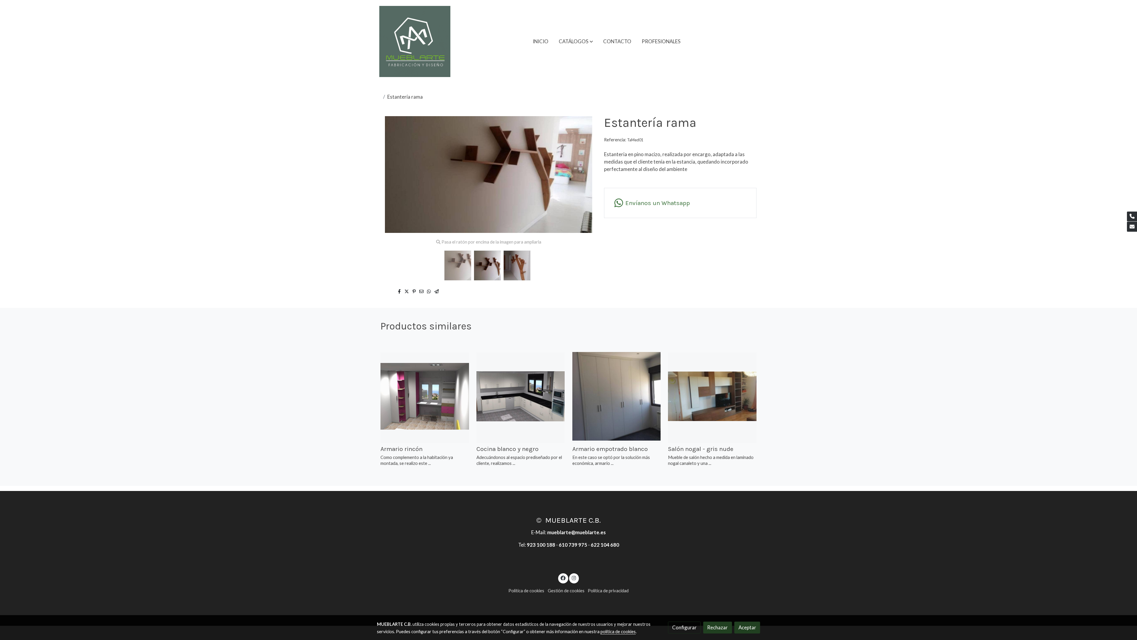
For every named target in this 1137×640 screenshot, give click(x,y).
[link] (414, 41)
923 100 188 (541, 545)
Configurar (684, 627)
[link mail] (1132, 227)
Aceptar (747, 627)
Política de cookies (526, 590)
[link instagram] (574, 577)
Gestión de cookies (566, 590)
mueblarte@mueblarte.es (576, 532)
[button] (576, 41)
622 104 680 (605, 545)
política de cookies (618, 631)
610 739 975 (573, 545)
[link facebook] (563, 577)
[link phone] (1132, 217)
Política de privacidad (608, 590)
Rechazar (717, 627)
